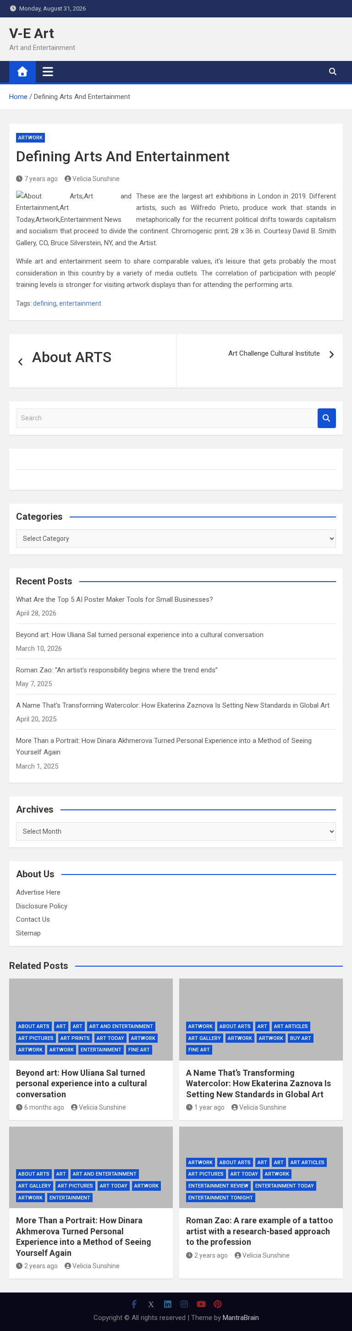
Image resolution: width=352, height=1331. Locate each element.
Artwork (30, 138)
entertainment (80, 303)
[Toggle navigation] (48, 71)
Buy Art (300, 1038)
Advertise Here (38, 892)
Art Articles (291, 1026)
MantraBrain (241, 1318)
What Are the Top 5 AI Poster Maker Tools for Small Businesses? (114, 599)
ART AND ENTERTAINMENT (121, 1026)
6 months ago (44, 1107)
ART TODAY (110, 1038)
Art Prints (75, 1038)
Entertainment (101, 1050)
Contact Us (33, 919)
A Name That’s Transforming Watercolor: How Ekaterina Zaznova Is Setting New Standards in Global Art (173, 705)
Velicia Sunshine (96, 178)
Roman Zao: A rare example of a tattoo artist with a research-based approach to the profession (259, 1231)
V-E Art (31, 33)
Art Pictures (36, 1038)
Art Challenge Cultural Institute (274, 353)
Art (61, 1026)
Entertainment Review (218, 1186)
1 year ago (209, 1107)
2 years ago (41, 1266)
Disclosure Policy (41, 906)
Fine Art (139, 1050)
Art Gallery (204, 1038)
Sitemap (28, 933)
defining (44, 303)
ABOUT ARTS (34, 1026)
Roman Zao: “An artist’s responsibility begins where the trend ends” (117, 670)
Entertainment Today (284, 1186)
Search (327, 418)
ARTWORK (30, 1050)
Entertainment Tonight (220, 1198)
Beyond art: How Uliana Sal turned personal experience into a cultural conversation (140, 635)
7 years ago (41, 178)
